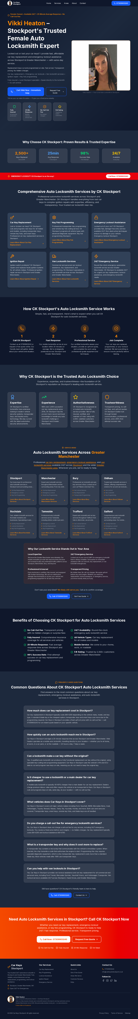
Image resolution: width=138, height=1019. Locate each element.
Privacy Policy (104, 1013)
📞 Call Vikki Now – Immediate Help (27, 91)
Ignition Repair (44, 979)
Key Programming (45, 972)
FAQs (72, 982)
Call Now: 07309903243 (118, 176)
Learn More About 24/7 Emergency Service (108, 282)
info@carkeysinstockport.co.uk (112, 972)
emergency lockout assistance (81, 462)
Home (48, 3)
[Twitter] (111, 980)
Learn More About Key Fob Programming (62, 241)
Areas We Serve (76, 976)
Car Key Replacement (46, 969)
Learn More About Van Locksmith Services (65, 280)
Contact (83, 3)
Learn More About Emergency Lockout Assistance (109, 241)
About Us (74, 969)
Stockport (77, 465)
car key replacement (56, 462)
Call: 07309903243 (60, 596)
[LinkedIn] (115, 980)
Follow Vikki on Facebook (23, 1005)
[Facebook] (103, 980)
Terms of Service (117, 1013)
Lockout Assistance (45, 976)
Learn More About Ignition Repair (23, 279)
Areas (66, 3)
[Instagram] (107, 980)
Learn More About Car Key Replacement (20, 243)
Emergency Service (45, 982)
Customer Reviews (77, 979)
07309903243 (122, 3)
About (74, 3)
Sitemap (127, 1013)
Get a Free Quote (76, 972)
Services (57, 3)
